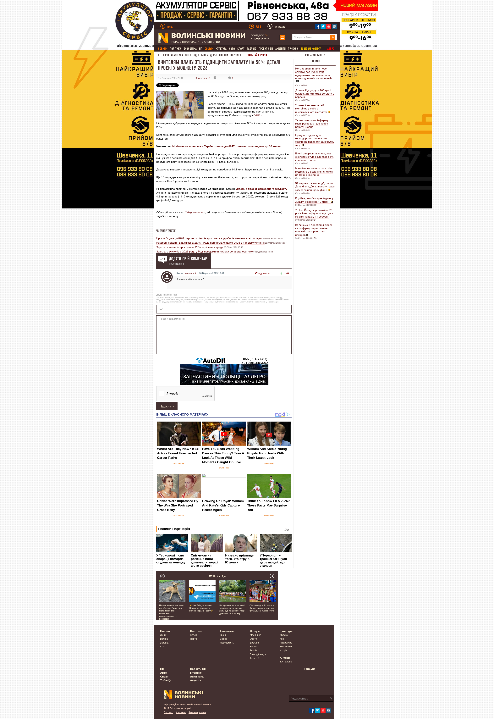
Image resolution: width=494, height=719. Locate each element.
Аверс (330, 49)
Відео (196, 55)
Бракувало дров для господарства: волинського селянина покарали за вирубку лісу (314, 140)
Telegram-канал (195, 212)
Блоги (204, 55)
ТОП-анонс (286, 661)
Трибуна (293, 49)
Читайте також (166, 231)
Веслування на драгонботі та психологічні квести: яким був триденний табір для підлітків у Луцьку (232, 609)
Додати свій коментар (188, 259)
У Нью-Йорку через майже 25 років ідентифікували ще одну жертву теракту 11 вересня (314, 213)
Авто (232, 49)
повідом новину (310, 49)
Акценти (280, 49)
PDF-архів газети (315, 55)
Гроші (223, 634)
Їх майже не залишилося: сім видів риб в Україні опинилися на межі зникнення (314, 171)
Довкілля (255, 642)
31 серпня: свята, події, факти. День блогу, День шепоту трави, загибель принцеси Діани (315, 186)
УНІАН (258, 115)
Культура (221, 49)
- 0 (287, 273)
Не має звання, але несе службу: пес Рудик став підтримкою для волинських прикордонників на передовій (313, 73)
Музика (284, 634)
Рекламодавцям (197, 712)
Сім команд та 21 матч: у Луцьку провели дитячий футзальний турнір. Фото (262, 608)
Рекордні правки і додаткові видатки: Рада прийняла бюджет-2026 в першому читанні (210, 242)
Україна (164, 642)
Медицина (255, 634)
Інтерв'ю (163, 55)
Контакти (181, 712)
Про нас (168, 712)
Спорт (240, 49)
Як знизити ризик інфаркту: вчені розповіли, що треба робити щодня (312, 123)
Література (286, 642)
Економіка (190, 49)
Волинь (164, 638)
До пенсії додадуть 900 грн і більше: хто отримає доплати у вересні (314, 93)
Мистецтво (286, 646)
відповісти (264, 273)
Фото (188, 55)
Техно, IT (254, 658)
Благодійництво (258, 654)
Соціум (255, 631)
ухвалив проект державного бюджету (261, 189)
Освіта (253, 638)
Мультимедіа (217, 576)
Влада (193, 634)
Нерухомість (227, 642)
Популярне (236, 55)
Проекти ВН (266, 49)
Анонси (223, 55)
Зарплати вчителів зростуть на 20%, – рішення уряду (189, 247)
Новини (315, 61)
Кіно (282, 638)
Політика (175, 49)
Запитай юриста (257, 55)
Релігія (253, 650)
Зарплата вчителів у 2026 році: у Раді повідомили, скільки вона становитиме (204, 251)
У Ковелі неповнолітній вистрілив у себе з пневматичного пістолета (311, 108)
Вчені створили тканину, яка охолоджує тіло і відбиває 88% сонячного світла (314, 156)
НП (200, 49)
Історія (283, 650)
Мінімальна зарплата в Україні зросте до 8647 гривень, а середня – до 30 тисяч (226, 146)
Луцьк (163, 634)
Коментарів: (203, 78)
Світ (162, 646)
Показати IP (190, 273)
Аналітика (177, 55)
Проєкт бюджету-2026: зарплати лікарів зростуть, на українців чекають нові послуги (209, 238)
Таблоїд (251, 49)
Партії (193, 638)
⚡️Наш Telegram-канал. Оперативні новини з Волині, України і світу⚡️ (201, 608)
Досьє (213, 55)
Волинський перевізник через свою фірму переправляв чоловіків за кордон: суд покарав (313, 230)
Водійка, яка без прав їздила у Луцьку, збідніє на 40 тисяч (314, 199)
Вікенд (253, 646)
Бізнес (223, 638)
